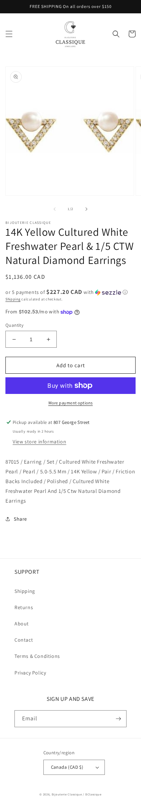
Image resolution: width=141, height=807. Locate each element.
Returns (23, 607)
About (21, 623)
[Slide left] (55, 209)
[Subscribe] (118, 718)
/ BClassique (92, 794)
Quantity (14, 325)
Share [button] (20, 519)
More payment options (70, 402)
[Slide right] (86, 209)
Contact (23, 640)
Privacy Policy (30, 672)
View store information (39, 441)
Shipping (13, 299)
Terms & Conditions (37, 656)
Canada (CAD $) (67, 767)
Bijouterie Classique (67, 794)
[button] (9, 34)
